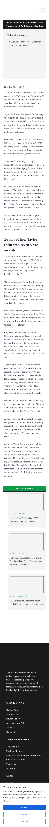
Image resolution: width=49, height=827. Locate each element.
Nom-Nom (11, 768)
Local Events (18, 514)
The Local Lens (13, 747)
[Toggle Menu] (42, 10)
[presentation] (27, 502)
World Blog (17, 553)
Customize (24, 814)
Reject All (24, 821)
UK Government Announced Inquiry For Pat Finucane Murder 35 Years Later (26, 602)
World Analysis (19, 596)
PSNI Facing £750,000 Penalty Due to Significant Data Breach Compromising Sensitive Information (26, 561)
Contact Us (11, 732)
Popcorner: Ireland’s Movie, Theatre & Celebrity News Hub (24, 757)
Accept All (24, 807)
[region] (24, 805)
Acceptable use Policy (16, 723)
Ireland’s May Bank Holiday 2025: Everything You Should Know (24, 519)
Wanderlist (11, 764)
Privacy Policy (13, 719)
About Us (10, 727)
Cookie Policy (12, 710)
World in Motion (14, 751)
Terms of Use (12, 714)
